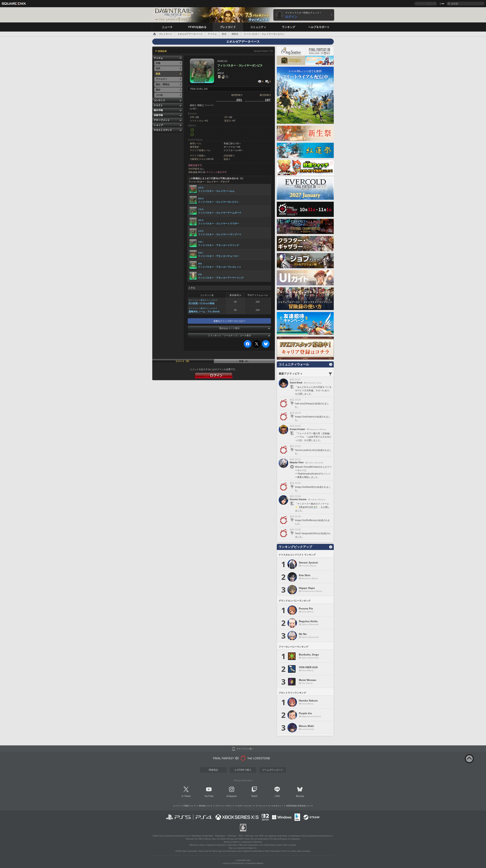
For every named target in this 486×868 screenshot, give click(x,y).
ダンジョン (193, 300)
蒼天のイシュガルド (209, 300)
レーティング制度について (184, 806)
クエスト (158, 105)
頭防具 (201, 188)
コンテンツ (159, 100)
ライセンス (260, 806)
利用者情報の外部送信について (299, 806)
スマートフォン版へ (244, 749)
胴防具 (201, 199)
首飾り (201, 253)
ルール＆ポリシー (275, 806)
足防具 (201, 231)
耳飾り (201, 242)
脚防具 (201, 220)
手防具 (201, 209)
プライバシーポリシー (224, 806)
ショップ (158, 125)
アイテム (158, 58)
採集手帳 (158, 115)
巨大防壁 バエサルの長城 (201, 303)
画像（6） (244, 361)
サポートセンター (244, 806)
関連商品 (213, 770)
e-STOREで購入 (243, 770)
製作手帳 (158, 110)
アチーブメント (162, 120)
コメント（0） (182, 361)
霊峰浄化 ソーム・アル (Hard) (204, 311)
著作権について (205, 806)
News (188, 796)
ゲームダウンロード (272, 770)
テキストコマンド (163, 130)
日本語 (454, 3)
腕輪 (200, 264)
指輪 (200, 274)
